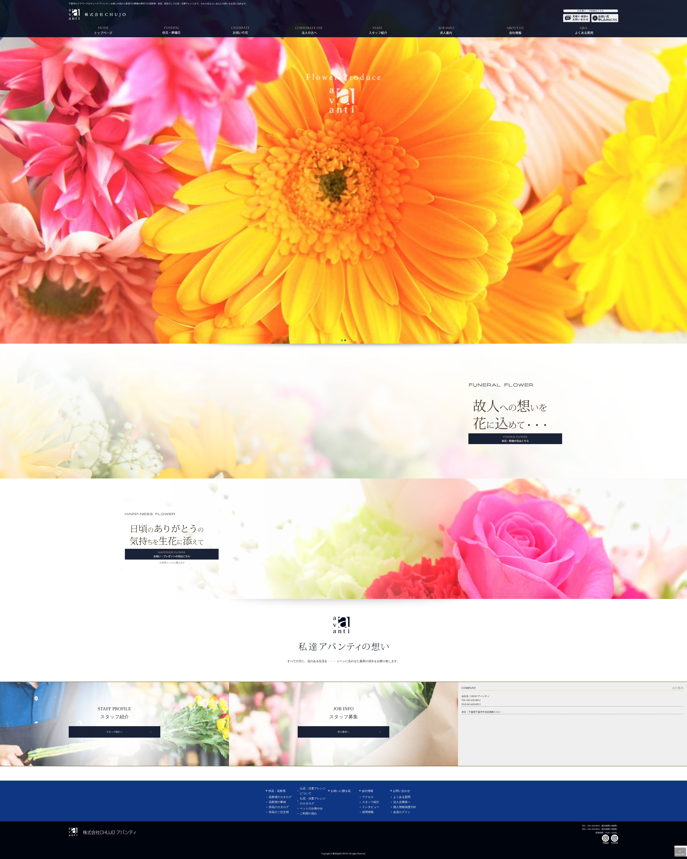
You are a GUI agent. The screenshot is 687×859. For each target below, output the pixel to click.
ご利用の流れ (308, 813)
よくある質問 (401, 796)
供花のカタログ (279, 807)
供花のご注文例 (279, 812)
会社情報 (367, 790)
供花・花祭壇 (277, 790)
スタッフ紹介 (370, 802)
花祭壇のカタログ (280, 796)
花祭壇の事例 (277, 802)
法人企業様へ (401, 802)
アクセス (368, 796)
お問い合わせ (401, 790)
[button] (342, 340)
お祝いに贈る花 (341, 790)
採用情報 (368, 812)
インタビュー (370, 807)
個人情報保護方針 (404, 807)
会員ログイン (401, 812)
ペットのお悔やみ (311, 808)
